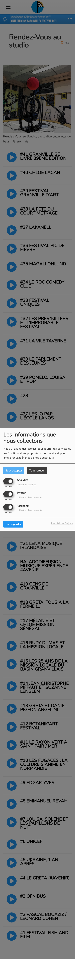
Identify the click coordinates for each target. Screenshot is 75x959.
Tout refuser (37, 470)
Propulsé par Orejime (62, 523)
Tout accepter (14, 470)
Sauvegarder (13, 524)
